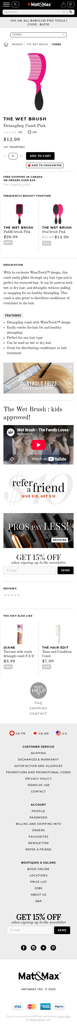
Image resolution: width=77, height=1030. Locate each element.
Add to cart (40, 155)
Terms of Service (37, 1020)
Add (8, 242)
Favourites (38, 836)
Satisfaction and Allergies (38, 765)
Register (60, 539)
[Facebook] (24, 947)
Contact (38, 714)
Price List (38, 881)
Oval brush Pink (54, 232)
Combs (56, 44)
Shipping (38, 708)
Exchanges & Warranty (38, 759)
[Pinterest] (53, 947)
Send (65, 570)
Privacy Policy (38, 778)
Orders (38, 830)
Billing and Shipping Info (38, 823)
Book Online (38, 869)
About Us (38, 894)
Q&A (38, 901)
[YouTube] (43, 947)
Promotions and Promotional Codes (38, 772)
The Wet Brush (37, 44)
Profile (38, 811)
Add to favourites (46, 165)
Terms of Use (38, 785)
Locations (38, 875)
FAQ (38, 703)
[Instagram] (33, 947)
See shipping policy (17, 184)
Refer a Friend (38, 849)
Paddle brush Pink (17, 232)
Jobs (39, 888)
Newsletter (38, 843)
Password (38, 817)
